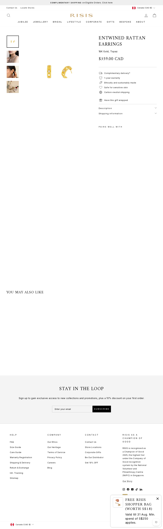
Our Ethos (52, 442)
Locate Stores (28, 8)
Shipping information (111, 113)
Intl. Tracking (16, 473)
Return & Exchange (19, 468)
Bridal (57, 21)
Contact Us (11, 8)
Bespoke (125, 21)
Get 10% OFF (91, 462)
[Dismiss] (157, 499)
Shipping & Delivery (20, 462)
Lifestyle (74, 21)
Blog (49, 468)
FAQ (12, 442)
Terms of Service (56, 452)
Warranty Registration (21, 457)
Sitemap (14, 478)
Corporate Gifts (93, 452)
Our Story (127, 481)
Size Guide (15, 447)
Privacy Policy (54, 457)
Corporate (94, 21)
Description (105, 108)
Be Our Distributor (94, 457)
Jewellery (40, 21)
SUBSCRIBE (101, 409)
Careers (51, 462)
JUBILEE (23, 21)
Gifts (111, 21)
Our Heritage (54, 447)
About (140, 21)
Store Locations (93, 447)
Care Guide (15, 452)
